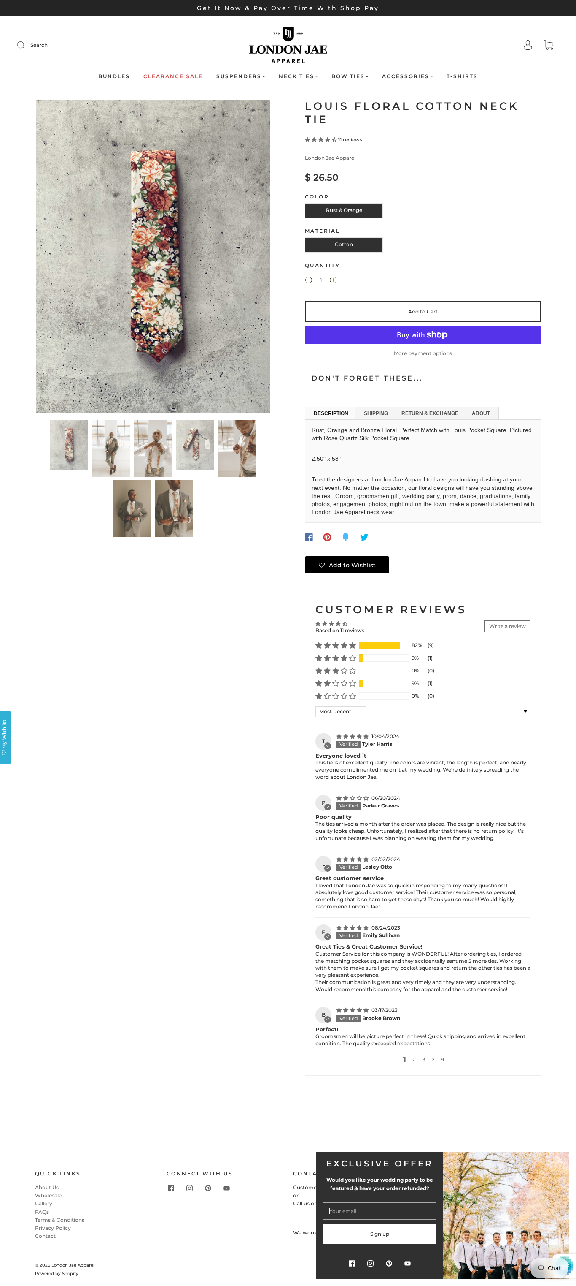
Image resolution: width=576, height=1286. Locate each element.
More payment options (423, 353)
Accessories (405, 76)
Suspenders (238, 76)
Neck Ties (296, 76)
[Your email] (379, 1211)
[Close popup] (560, 1161)
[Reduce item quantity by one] (308, 281)
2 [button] (414, 1059)
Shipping (376, 413)
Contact (45, 1236)
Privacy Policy (53, 1228)
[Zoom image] (153, 258)
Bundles (114, 76)
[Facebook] (309, 537)
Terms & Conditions (59, 1220)
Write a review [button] (507, 626)
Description (331, 413)
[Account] (528, 46)
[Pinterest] (327, 537)
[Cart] (548, 46)
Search (39, 45)
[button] (59, 258)
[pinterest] (208, 1188)
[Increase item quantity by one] (333, 281)
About (481, 413)
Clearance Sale (173, 76)
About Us (47, 1187)
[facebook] (170, 1188)
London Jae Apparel (330, 158)
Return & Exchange (429, 413)
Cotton (344, 244)
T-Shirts (462, 76)
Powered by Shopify (56, 1273)
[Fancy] (345, 537)
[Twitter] (364, 537)
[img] (353, 736)
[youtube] (226, 1188)
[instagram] (189, 1188)
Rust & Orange (344, 210)
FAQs (42, 1212)
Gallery (43, 1203)
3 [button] (424, 1059)
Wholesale (48, 1195)
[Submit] (26, 45)
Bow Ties (348, 76)
